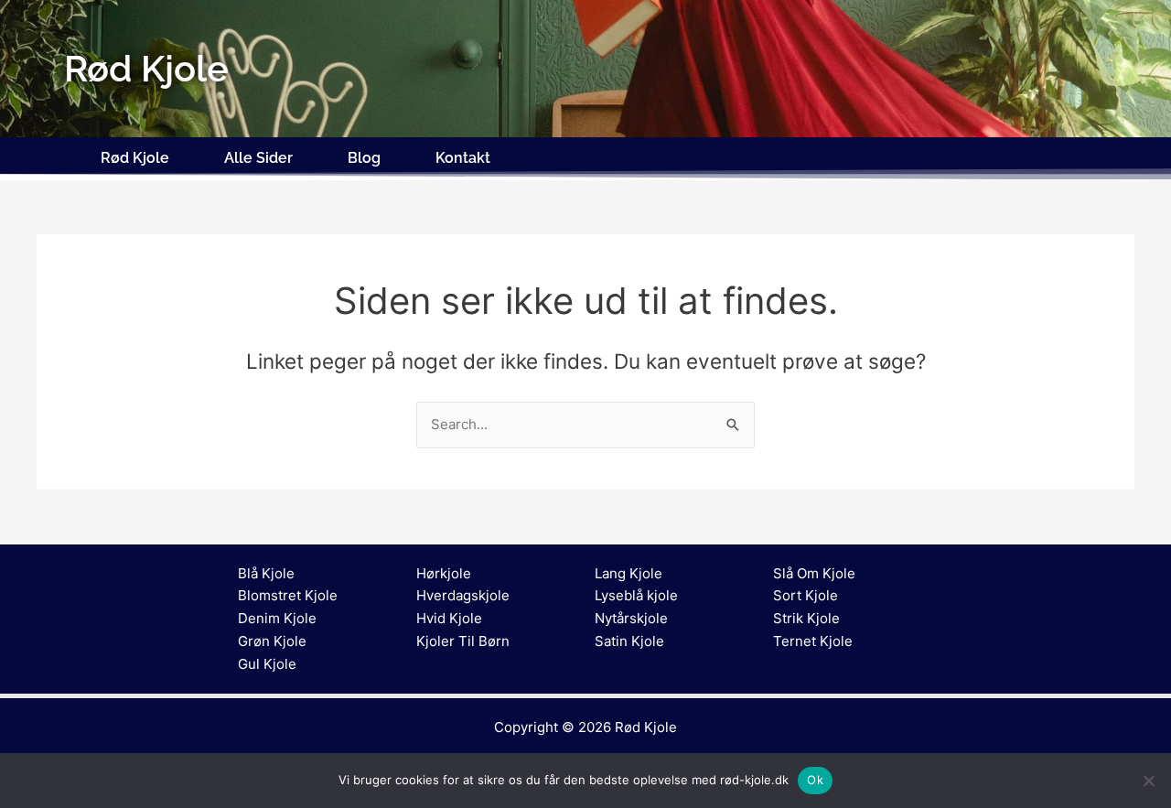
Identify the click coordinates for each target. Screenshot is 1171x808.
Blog (364, 158)
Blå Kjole (266, 573)
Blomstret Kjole (288, 595)
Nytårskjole (631, 618)
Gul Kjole (267, 664)
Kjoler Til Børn (463, 641)
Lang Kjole (628, 573)
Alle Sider (258, 158)
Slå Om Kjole (814, 573)
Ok (815, 779)
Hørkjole (443, 573)
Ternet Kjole (813, 641)
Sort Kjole (805, 595)
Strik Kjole (806, 618)
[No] (1148, 780)
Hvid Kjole (449, 618)
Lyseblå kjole (636, 595)
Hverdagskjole (463, 595)
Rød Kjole (135, 158)
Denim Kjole (277, 618)
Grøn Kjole (272, 641)
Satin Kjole (629, 641)
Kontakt (462, 158)
